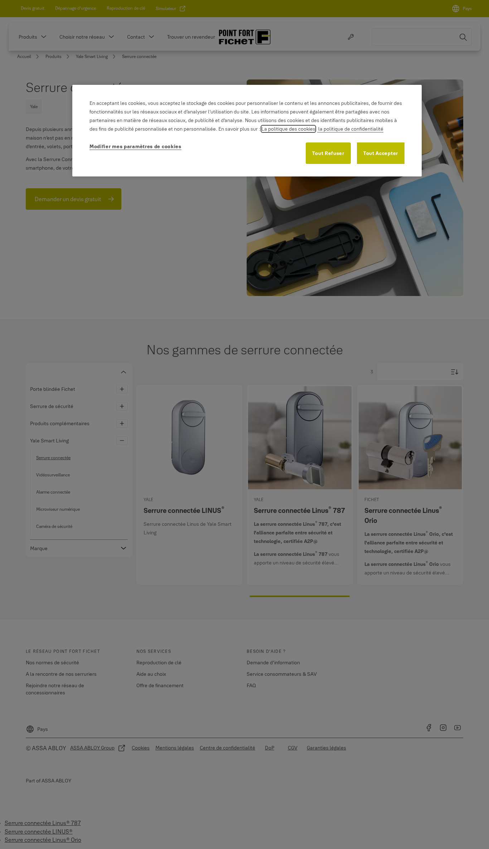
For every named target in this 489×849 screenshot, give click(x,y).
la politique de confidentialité (350, 129)
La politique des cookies (288, 129)
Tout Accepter (380, 153)
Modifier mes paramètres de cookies (135, 146)
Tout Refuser (328, 153)
